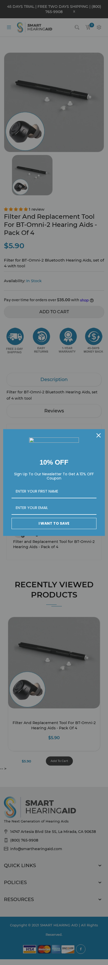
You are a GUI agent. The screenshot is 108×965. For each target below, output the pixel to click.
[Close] (98, 435)
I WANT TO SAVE (54, 523)
